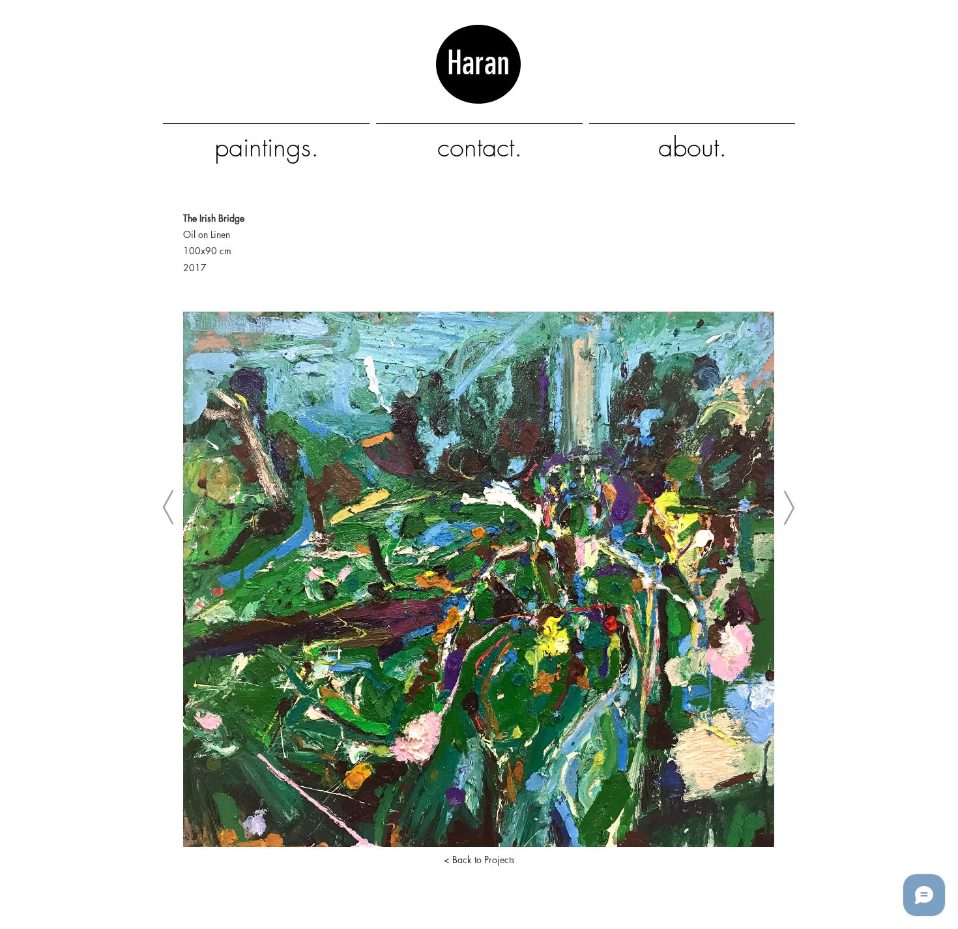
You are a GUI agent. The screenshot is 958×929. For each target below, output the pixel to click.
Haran (478, 83)
